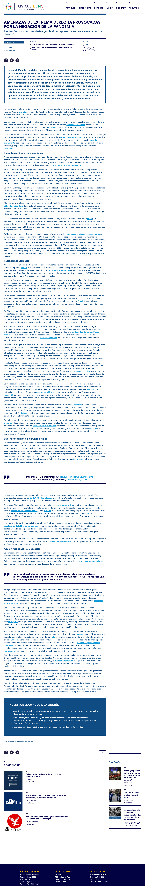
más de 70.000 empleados (40, 498)
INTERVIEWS (85, 8)
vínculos (90, 389)
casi (71, 137)
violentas (8, 423)
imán (89, 219)
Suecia (15, 640)
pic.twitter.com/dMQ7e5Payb (76, 477)
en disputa (13, 622)
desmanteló (76, 405)
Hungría (79, 634)
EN (89, 49)
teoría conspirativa (64, 505)
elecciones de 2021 (81, 371)
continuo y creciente (75, 125)
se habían (64, 137)
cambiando (9, 148)
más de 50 (8, 395)
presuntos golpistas (48, 338)
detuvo (24, 268)
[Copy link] (17, 60)
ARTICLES (70, 8)
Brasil (80, 301)
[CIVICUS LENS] (24, 6)
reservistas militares (45, 392)
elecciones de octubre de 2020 (67, 165)
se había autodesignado (59, 270)
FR (93, 49)
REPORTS (98, 8)
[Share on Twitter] (12, 60)
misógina (52, 127)
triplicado (77, 137)
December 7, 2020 (77, 479)
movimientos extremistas (90, 561)
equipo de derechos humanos (24, 511)
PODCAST (121, 8)
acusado (93, 429)
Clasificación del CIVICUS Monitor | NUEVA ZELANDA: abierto (52, 48)
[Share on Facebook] (6, 60)
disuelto (47, 511)
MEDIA (109, 8)
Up (102, 753)
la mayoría (78, 459)
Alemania (37, 426)
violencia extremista (64, 661)
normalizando (10, 651)
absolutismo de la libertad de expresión (22, 526)
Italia (53, 637)
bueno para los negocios (61, 542)
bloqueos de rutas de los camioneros (83, 234)
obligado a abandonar (14, 206)
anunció (22, 112)
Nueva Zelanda (49, 426)
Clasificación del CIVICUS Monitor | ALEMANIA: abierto (53, 44)
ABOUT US (134, 8)
